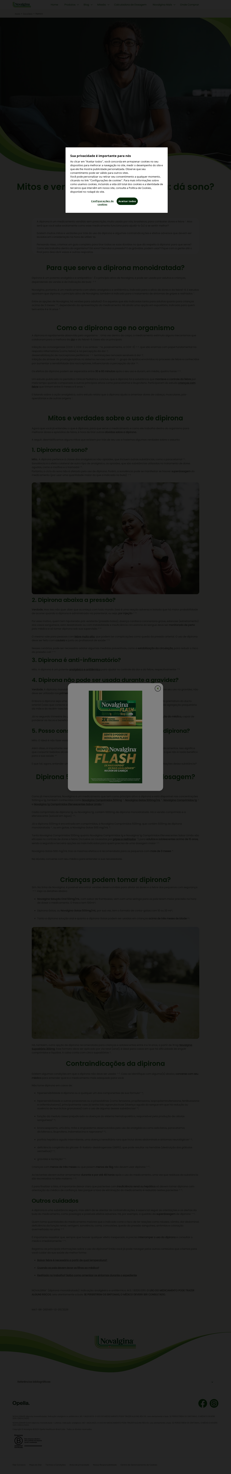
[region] (117, 180)
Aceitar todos (127, 201)
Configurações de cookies (102, 202)
